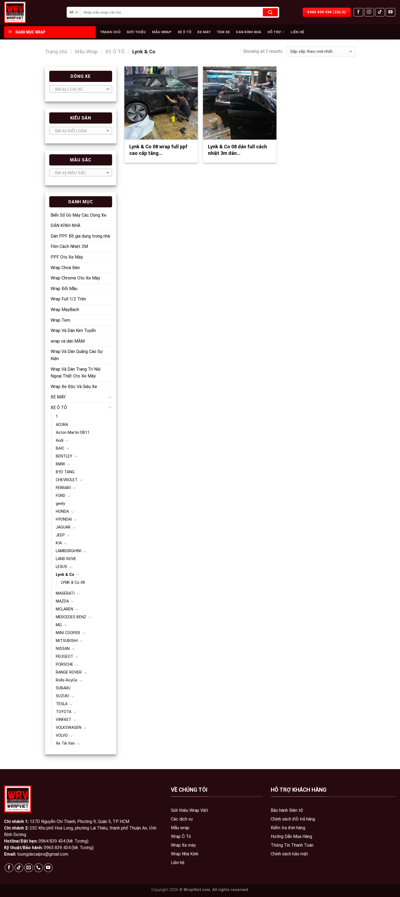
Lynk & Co (65, 574)
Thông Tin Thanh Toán (292, 845)
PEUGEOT (64, 656)
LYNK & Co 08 (73, 582)
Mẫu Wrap (86, 51)
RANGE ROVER (69, 672)
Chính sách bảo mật (289, 853)
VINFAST (63, 719)
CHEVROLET (67, 480)
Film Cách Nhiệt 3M (69, 246)
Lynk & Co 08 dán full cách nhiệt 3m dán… (237, 150)
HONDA (62, 511)
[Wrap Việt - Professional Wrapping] (24, 12)
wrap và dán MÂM (68, 341)
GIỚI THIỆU (136, 32)
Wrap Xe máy (183, 845)
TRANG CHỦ (110, 32)
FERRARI (63, 488)
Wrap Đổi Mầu (64, 288)
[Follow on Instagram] (369, 12)
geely (60, 503)
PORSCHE (64, 664)
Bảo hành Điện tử (287, 810)
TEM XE (223, 32)
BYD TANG (65, 472)
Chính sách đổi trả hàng (293, 819)
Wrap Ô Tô (181, 836)
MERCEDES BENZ (71, 617)
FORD (60, 495)
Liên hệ (177, 862)
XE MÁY (204, 32)
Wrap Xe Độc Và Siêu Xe (74, 386)
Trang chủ (56, 51)
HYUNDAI (64, 519)
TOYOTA (63, 711)
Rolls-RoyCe (66, 680)
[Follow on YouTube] (390, 12)
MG (59, 625)
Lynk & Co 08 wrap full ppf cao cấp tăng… (158, 150)
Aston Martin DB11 (73, 432)
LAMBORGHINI (68, 551)
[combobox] (80, 89)
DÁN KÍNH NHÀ (248, 32)
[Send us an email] (28, 867)
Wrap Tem (60, 320)
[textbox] (79, 89)
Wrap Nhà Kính (184, 853)
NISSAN (63, 648)
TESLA (61, 704)
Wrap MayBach (65, 309)
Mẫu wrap (180, 827)
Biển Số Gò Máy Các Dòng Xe (78, 215)
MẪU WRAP (162, 32)
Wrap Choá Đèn (65, 267)
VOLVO (62, 735)
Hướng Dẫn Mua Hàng (291, 836)
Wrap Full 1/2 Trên (68, 299)
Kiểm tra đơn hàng (288, 827)
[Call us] (38, 867)
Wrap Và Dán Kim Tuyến (73, 330)
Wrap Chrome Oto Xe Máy (75, 278)
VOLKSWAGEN (68, 727)
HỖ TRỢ (274, 32)
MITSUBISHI (67, 640)
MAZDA (62, 601)
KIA (59, 543)
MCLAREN (64, 609)
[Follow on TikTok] (380, 12)
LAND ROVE (66, 559)
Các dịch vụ (182, 819)
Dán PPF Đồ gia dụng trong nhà (80, 236)
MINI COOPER (68, 633)
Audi (59, 440)
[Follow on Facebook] (358, 12)
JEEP (60, 535)
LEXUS (61, 566)
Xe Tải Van (65, 743)
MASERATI (65, 593)
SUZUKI (62, 696)
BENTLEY (64, 456)
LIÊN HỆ (297, 32)
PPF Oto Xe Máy (67, 257)
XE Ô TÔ (185, 32)
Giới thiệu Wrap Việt (189, 810)
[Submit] (270, 12)
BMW (60, 464)
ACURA (62, 424)
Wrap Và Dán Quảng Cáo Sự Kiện (77, 355)
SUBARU (63, 688)
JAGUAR (63, 527)
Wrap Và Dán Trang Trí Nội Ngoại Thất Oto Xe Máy (75, 373)
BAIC (60, 448)
